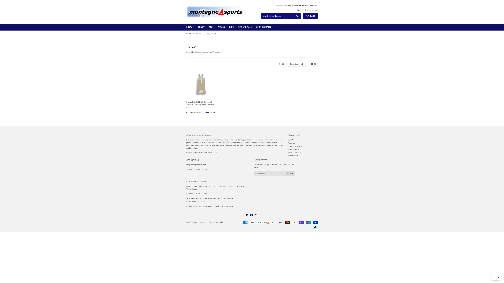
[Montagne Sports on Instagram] (256, 215)
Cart (312, 16)
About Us (291, 143)
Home (188, 34)
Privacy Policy (293, 149)
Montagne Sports (198, 222)
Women (221, 27)
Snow (189, 27)
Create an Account (311, 10)
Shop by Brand (263, 27)
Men (211, 27)
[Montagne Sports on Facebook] (251, 215)
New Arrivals (245, 27)
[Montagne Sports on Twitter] (247, 215)
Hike (200, 27)
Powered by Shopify (215, 222)
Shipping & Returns (295, 146)
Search (290, 140)
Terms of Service (294, 152)
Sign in (298, 10)
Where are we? (293, 156)
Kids (231, 27)
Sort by (282, 64)
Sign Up (290, 174)
